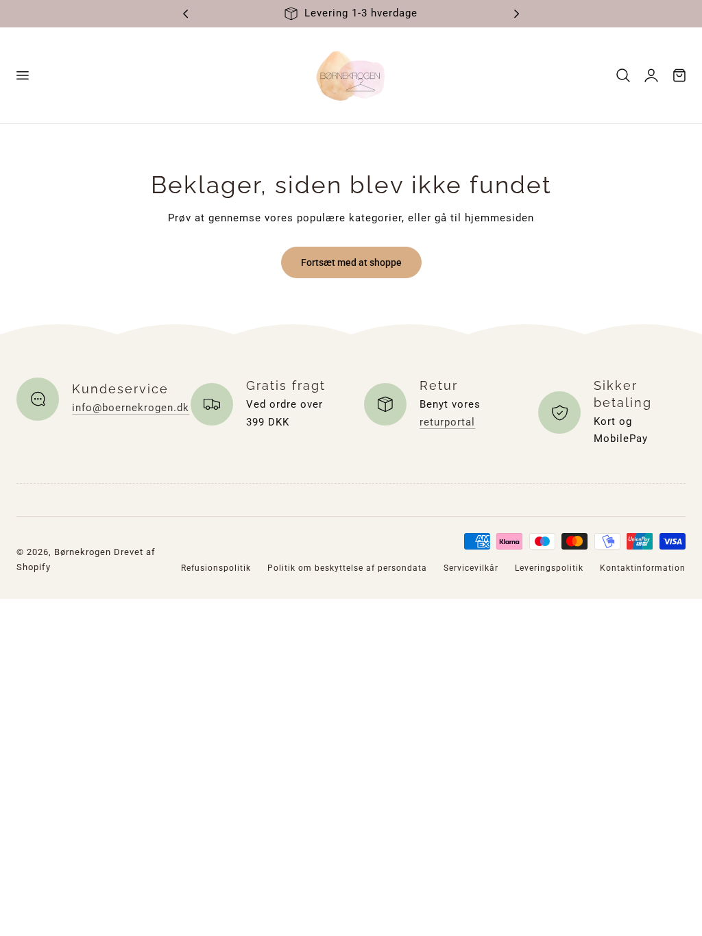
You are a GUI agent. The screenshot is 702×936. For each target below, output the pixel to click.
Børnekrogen (82, 552)
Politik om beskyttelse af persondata (347, 568)
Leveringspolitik (549, 568)
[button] (22, 75)
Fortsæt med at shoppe (351, 262)
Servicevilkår (471, 568)
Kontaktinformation (643, 568)
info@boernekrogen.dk (130, 408)
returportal (447, 422)
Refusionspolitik (216, 568)
